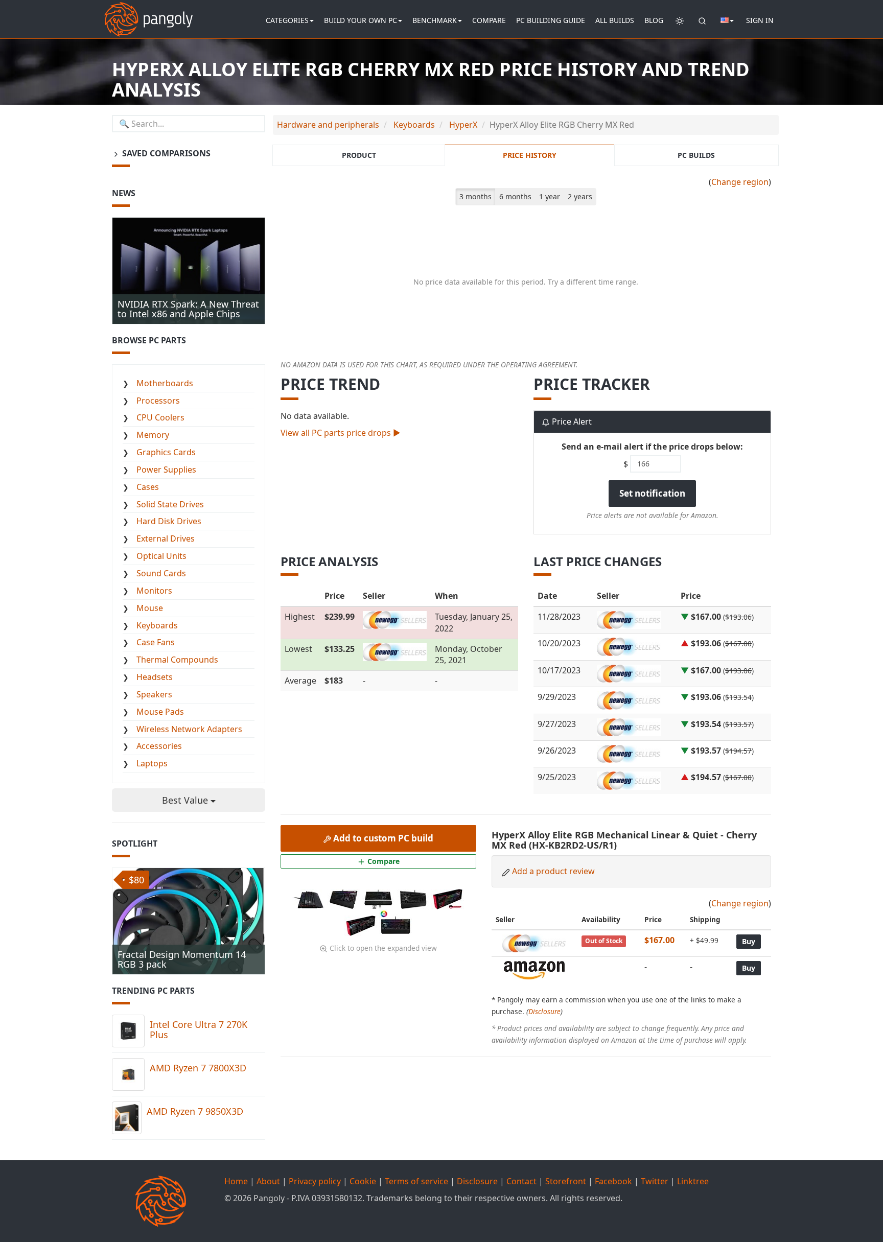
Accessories (159, 746)
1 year (549, 196)
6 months (515, 196)
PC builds (696, 155)
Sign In (760, 20)
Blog (653, 20)
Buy (748, 941)
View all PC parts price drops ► (341, 432)
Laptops (152, 763)
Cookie (363, 1181)
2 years (580, 196)
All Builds (614, 20)
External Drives (165, 538)
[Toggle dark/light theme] (679, 20)
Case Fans (155, 642)
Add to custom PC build (382, 838)
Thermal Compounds (177, 659)
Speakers (154, 694)
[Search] (702, 20)
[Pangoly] (148, 13)
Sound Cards (161, 573)
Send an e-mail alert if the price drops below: (652, 446)
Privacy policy (315, 1181)
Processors (158, 400)
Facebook (613, 1181)
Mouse (149, 608)
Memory (152, 434)
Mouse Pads (160, 711)
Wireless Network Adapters (189, 729)
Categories (287, 20)
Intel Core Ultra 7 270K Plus (198, 1029)
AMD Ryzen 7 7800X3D (198, 1068)
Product (359, 155)
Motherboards (164, 383)
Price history (529, 155)
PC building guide (550, 20)
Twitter (654, 1181)
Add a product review (553, 871)
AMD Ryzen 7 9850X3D (195, 1111)
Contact (521, 1181)
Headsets (154, 677)
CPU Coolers (160, 417)
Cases (147, 487)
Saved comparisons (165, 153)
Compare (489, 20)
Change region (740, 182)
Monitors (154, 590)
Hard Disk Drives (168, 521)
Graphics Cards (166, 452)
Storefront (565, 1181)
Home (236, 1181)
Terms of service (416, 1181)
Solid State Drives (170, 504)
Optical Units (161, 555)
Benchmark (434, 20)
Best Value (186, 800)
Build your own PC (360, 20)
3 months (475, 196)
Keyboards (157, 625)
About (268, 1181)
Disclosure (544, 1011)
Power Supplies (166, 469)
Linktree (693, 1181)
